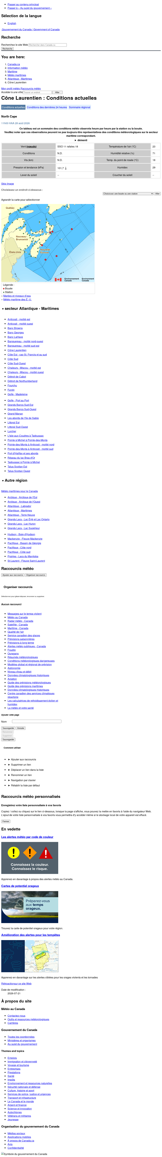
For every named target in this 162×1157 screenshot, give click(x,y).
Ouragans (13, 653)
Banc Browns (15, 328)
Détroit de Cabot (17, 376)
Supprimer (7, 736)
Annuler (20, 728)
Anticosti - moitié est (19, 319)
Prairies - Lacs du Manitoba (23, 556)
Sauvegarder (8, 728)
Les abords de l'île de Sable (23, 418)
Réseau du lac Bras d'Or (21, 457)
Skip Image (7, 183)
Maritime (12, 71)
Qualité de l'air (16, 632)
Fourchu (12, 385)
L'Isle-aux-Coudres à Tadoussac (26, 435)
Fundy (11, 390)
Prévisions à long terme (21, 642)
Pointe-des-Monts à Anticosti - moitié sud (30, 449)
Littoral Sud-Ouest (18, 427)
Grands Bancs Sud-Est (20, 405)
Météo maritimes (17, 75)
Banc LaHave (15, 337)
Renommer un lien (21, 775)
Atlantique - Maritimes (20, 78)
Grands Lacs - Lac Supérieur (24, 528)
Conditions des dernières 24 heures (47, 107)
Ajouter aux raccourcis (13, 575)
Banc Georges (16, 332)
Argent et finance (17, 1105)
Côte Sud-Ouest (17, 363)
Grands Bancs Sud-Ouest (22, 409)
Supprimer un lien (21, 764)
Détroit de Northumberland (22, 381)
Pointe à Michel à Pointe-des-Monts (27, 440)
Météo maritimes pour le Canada (19, 491)
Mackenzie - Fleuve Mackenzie (25, 538)
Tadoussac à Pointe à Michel (24, 462)
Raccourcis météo (31, 88)
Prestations (14, 1072)
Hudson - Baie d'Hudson (21, 534)
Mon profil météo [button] (11, 88)
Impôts (11, 1079)
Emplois (12, 1058)
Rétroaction (16, 983)
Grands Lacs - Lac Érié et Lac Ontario (29, 519)
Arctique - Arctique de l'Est (22, 497)
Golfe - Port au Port (18, 400)
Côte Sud (13, 359)
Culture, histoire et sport (21, 1090)
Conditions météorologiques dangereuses (31, 661)
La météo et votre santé (21, 708)
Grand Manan (15, 413)
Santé (11, 1076)
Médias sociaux (16, 1133)
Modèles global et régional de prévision (30, 664)
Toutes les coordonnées (21, 1037)
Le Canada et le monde (21, 1101)
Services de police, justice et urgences (29, 1094)
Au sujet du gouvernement (22, 1044)
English (12, 23)
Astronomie (14, 668)
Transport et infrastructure (22, 1098)
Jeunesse (13, 1119)
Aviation (12, 679)
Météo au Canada (18, 617)
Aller (57, 92)
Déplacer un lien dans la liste (27, 770)
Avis (10, 1144)
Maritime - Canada (18, 628)
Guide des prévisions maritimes (25, 686)
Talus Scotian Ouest (19, 471)
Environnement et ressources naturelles (30, 1083)
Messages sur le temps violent (24, 613)
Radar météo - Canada (20, 621)
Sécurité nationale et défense (24, 1087)
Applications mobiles (19, 1137)
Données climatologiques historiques (28, 675)
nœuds (31, 146)
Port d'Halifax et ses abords (23, 453)
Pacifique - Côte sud (19, 552)
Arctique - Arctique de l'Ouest (24, 501)
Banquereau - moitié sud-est (23, 345)
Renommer (7, 732)
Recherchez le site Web (14, 44)
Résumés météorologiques (23, 657)
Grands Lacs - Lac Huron (22, 523)
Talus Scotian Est (17, 466)
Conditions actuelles (13, 107)
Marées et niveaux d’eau (17, 296)
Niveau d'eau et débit (19, 671)
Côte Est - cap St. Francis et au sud (27, 354)
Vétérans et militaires (19, 1116)
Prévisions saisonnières (21, 639)
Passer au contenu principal (23, 4)
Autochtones (15, 1112)
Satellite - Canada (18, 624)
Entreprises (14, 1069)
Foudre (12, 650)
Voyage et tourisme (18, 1065)
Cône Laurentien (17, 350)
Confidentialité (16, 1148)
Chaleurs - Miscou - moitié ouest (26, 372)
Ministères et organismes (22, 1040)
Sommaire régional (79, 107)
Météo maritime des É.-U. (17, 299)
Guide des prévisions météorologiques (29, 682)
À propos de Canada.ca (21, 1140)
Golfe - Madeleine (18, 394)
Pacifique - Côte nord (19, 547)
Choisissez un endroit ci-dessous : (22, 190)
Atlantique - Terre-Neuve (21, 515)
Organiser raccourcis (35, 575)
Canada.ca (14, 64)
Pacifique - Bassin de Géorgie (24, 543)
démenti (82, 140)
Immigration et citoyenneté (22, 1061)
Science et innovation (20, 1108)
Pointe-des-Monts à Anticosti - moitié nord (31, 444)
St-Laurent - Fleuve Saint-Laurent (26, 561)
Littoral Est (13, 422)
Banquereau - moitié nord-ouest (25, 341)
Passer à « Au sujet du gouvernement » (30, 8)
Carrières (13, 1023)
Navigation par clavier (23, 780)
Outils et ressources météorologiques (28, 1019)
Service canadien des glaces (24, 635)
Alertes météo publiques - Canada (27, 646)
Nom (4, 721)
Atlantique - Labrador (19, 506)
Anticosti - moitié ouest (20, 323)
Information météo (18, 68)
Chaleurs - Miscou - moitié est (24, 368)
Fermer (6, 821)
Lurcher (12, 431)
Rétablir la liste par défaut (25, 785)
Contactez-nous (16, 1015)
